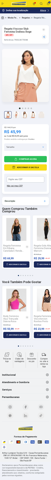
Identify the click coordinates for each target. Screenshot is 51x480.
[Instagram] (10, 407)
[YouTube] (41, 407)
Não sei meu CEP (15, 186)
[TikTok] (41, 415)
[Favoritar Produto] (43, 29)
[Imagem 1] (20, 108)
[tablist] (25, 274)
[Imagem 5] (31, 108)
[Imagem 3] (25, 108)
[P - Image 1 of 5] (8, 114)
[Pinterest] (10, 415)
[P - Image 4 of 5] (33, 114)
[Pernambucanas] (19, 3)
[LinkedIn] (25, 415)
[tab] (18, 275)
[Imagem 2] (22, 108)
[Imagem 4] (28, 108)
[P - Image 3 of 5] (24, 114)
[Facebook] (25, 407)
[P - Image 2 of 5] (16, 114)
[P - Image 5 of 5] (41, 114)
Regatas (26, 17)
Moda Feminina (13, 17)
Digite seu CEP (15, 179)
